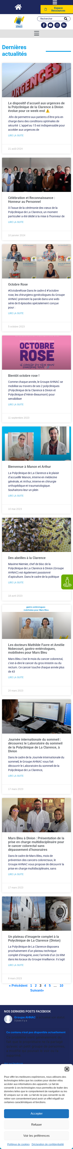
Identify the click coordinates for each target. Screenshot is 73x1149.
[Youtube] (50, 25)
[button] (67, 1069)
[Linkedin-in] (64, 25)
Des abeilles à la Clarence (27, 558)
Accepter (37, 1113)
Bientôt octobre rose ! (23, 376)
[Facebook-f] (44, 25)
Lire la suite (16, 135)
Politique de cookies (18, 1144)
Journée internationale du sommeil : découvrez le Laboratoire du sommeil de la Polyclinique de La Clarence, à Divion (35, 745)
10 (61, 985)
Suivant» (37, 990)
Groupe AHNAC (25, 1017)
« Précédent (18, 985)
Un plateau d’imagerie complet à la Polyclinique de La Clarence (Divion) (34, 938)
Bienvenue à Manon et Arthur (29, 467)
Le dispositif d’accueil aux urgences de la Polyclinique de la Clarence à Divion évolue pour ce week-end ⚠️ (36, 107)
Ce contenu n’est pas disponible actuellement (35, 1032)
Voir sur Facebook (13, 1063)
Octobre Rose (18, 284)
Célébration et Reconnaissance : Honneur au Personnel (31, 200)
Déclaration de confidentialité (48, 1144)
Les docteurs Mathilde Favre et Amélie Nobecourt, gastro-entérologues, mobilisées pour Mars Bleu (36, 648)
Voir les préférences (36, 1135)
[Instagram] (57, 25)
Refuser (36, 1124)
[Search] (65, 19)
